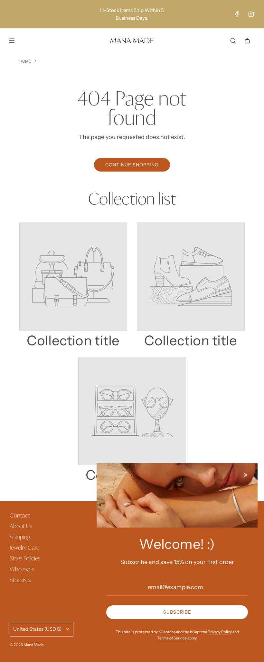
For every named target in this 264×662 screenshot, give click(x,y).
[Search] (233, 41)
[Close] (246, 475)
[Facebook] (237, 14)
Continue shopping (132, 165)
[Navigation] (12, 41)
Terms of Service (172, 638)
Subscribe (177, 612)
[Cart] (247, 41)
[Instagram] (251, 14)
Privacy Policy (220, 631)
